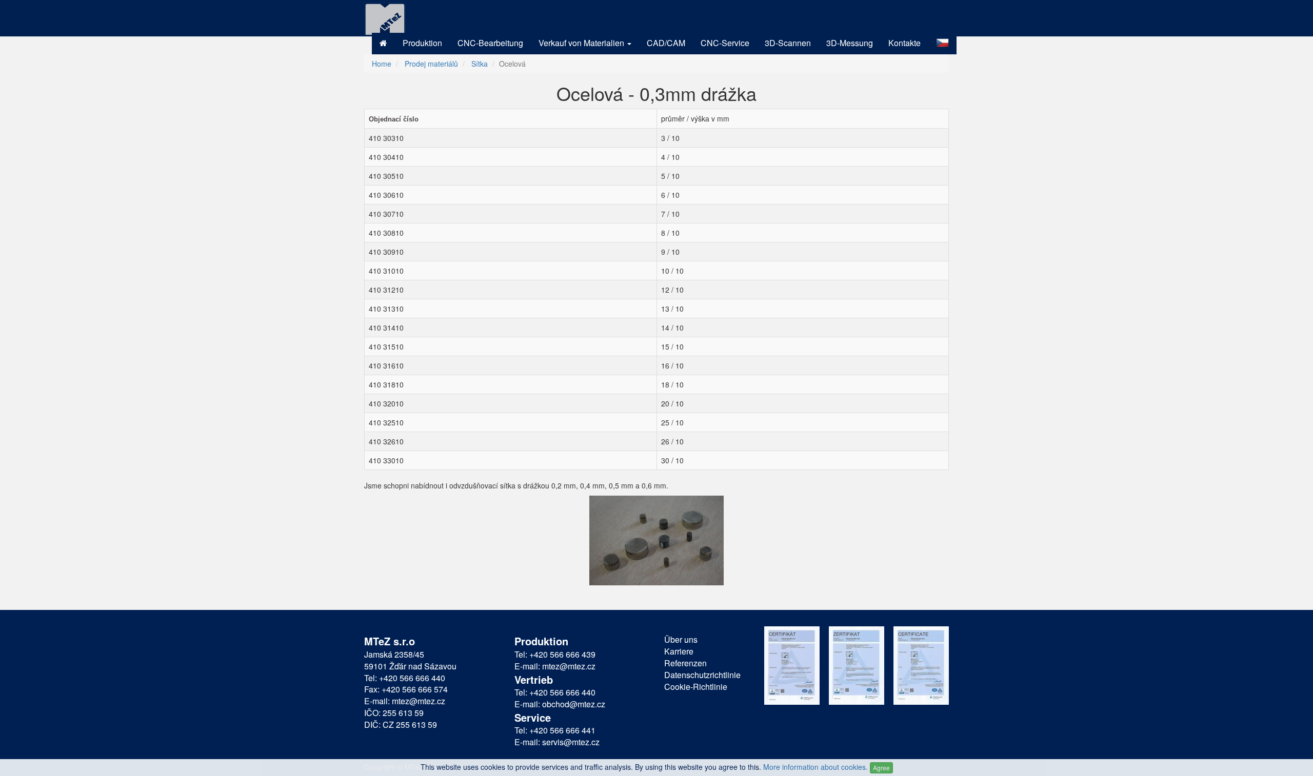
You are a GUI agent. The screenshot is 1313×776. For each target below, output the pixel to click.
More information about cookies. (815, 767)
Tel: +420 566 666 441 (554, 730)
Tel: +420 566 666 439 (554, 654)
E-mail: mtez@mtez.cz (404, 701)
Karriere (678, 651)
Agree (881, 767)
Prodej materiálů (431, 63)
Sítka (479, 63)
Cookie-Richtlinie (695, 686)
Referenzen (685, 663)
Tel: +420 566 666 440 (404, 678)
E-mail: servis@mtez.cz (557, 742)
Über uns (681, 639)
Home (381, 63)
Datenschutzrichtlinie (702, 675)
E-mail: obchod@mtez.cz (559, 704)
